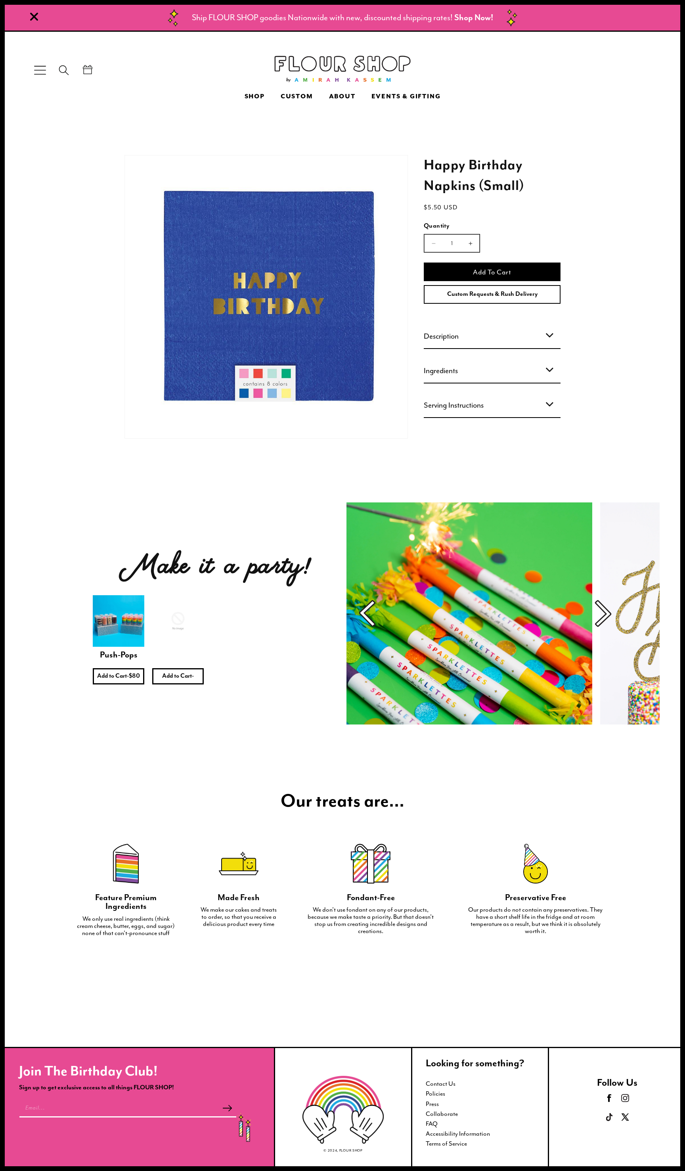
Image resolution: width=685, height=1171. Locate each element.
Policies (435, 1094)
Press (432, 1104)
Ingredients (441, 371)
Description (441, 336)
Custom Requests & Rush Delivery (492, 294)
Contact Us (440, 1084)
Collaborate (442, 1114)
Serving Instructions (454, 405)
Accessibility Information (458, 1134)
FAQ (432, 1124)
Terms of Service (446, 1144)
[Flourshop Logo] (342, 70)
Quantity (436, 226)
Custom (297, 96)
